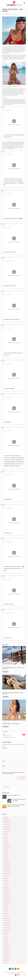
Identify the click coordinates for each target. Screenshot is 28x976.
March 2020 (6, 859)
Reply (24, 734)
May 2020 (6, 854)
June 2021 (6, 836)
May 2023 (6, 817)
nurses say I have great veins (10, 252)
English (18, 974)
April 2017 (6, 941)
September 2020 (7, 845)
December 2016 (7, 950)
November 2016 (7, 953)
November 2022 (7, 822)
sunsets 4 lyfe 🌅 (7, 422)
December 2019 (7, 866)
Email (3, 766)
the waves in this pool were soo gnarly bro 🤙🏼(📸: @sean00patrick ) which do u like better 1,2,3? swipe (14, 568)
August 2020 (6, 847)
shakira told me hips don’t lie (9, 285)
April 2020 (6, 857)
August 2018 (6, 904)
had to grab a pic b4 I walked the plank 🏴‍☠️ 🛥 (13, 218)
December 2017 (7, 922)
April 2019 (6, 885)
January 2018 (6, 920)
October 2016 (7, 955)
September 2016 (7, 957)
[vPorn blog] (14, 3)
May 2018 (6, 911)
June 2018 (6, 908)
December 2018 (7, 894)
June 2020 (6, 852)
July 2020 (6, 850)
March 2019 (6, 887)
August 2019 (6, 876)
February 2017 (7, 946)
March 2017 (6, 943)
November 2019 (7, 868)
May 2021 (6, 838)
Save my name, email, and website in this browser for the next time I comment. (13, 773)
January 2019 (6, 892)
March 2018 (6, 915)
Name (3, 761)
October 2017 (7, 927)
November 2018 (7, 897)
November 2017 (7, 925)
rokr (9, 14)
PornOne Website (21, 972)
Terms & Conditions (11, 973)
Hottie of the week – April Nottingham (10, 723)
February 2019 (7, 890)
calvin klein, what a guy (8, 604)
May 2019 (6, 883)
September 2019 (7, 873)
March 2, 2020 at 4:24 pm (7, 735)
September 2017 (7, 929)
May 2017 (6, 939)
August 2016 (6, 960)
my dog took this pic (8, 499)
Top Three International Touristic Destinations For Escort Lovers (13, 668)
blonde (18, 55)
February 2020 (7, 861)
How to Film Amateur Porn (13, 795)
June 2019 (6, 880)
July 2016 (6, 962)
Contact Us (18, 973)
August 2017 (6, 932)
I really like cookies (8, 532)
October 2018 (7, 899)
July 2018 (6, 906)
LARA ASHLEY (14, 139)
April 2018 (6, 913)
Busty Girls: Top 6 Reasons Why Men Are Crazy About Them (12, 693)
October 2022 (7, 824)
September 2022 (7, 826)
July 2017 (6, 934)
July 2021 (6, 833)
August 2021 (6, 831)
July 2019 (6, 878)
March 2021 (6, 843)
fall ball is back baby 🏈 (8, 388)
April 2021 (6, 840)
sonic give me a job (8, 637)
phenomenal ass (15, 56)
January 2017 (6, 948)
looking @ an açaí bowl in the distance (12, 319)
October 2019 (7, 871)
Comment (4, 747)
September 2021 (7, 829)
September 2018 (7, 901)
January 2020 (6, 864)
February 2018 (7, 918)
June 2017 (6, 936)
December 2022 (7, 819)
